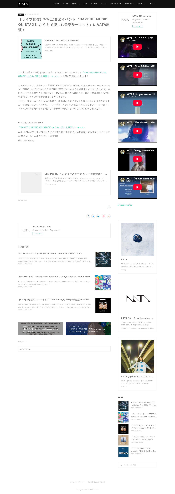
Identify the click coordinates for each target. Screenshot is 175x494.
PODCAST (141, 4)
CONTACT (129, 4)
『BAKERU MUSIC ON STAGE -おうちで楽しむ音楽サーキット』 (52, 127)
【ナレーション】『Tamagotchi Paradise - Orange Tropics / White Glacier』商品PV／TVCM (63, 276)
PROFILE (76, 4)
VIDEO (94, 4)
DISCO (103, 4)
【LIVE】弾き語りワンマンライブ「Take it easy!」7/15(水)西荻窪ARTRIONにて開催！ (58, 299)
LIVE (86, 4)
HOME (56, 4)
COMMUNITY (115, 4)
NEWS (65, 4)
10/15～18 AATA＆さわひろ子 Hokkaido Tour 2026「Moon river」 (50, 253)
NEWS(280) (22, 200)
